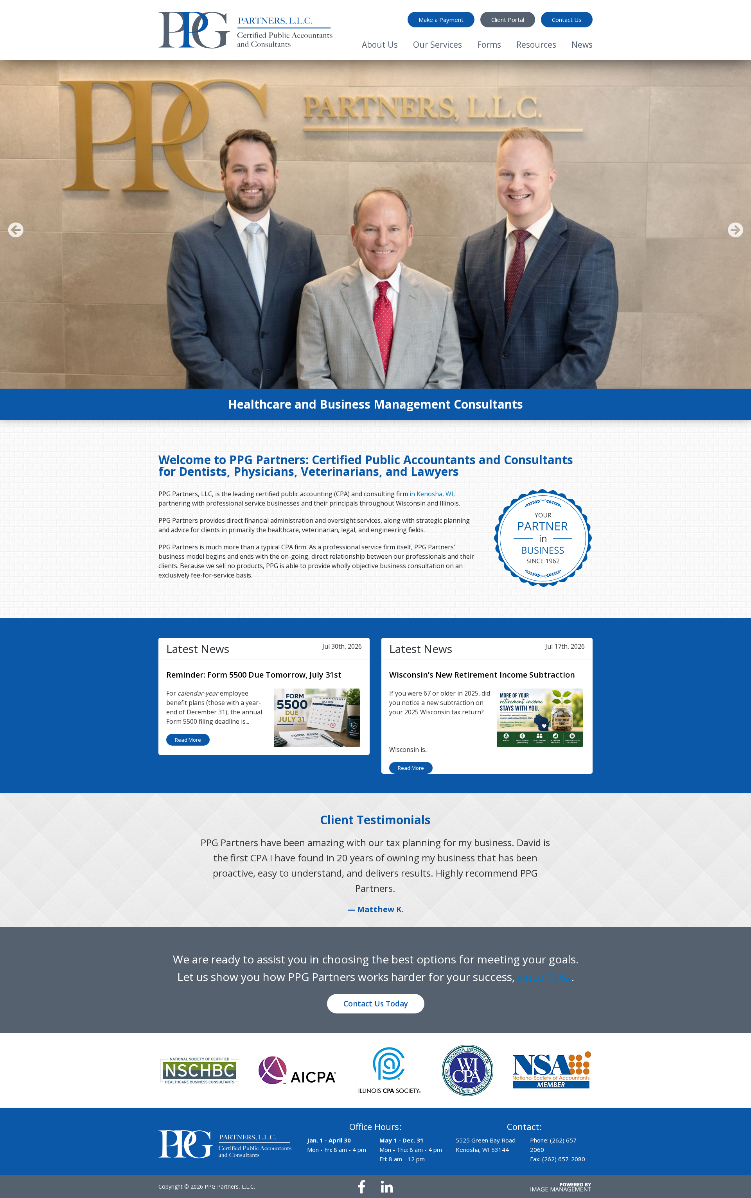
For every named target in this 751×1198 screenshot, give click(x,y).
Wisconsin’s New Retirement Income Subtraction (482, 674)
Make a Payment (441, 19)
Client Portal (507, 19)
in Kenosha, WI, (432, 494)
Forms (489, 44)
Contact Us (567, 19)
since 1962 (544, 961)
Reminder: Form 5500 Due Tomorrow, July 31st (253, 674)
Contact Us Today (375, 988)
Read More (188, 739)
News (582, 44)
